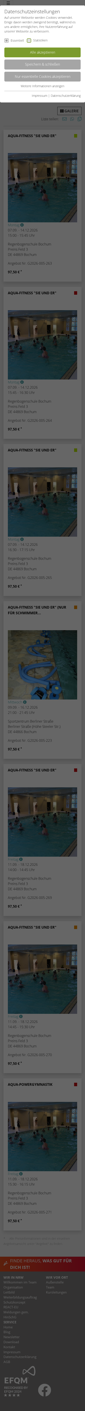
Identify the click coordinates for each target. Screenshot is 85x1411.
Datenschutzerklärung (66, 96)
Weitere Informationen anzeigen (42, 86)
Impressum (39, 96)
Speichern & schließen (42, 64)
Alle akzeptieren (42, 52)
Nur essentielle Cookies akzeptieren (42, 76)
